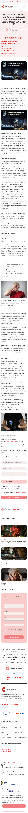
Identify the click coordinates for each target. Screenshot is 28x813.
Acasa (3, 725)
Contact (3, 730)
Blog (2, 732)
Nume (6, 611)
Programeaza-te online (16, 668)
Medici (16, 725)
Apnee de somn (13, 41)
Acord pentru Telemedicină (9, 747)
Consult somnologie (7, 43)
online (12, 444)
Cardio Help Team (17, 29)
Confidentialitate (5, 734)
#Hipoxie (4, 41)
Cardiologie (10, 37)
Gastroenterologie (10, 38)
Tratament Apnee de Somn (8, 53)
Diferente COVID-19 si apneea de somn (12, 45)
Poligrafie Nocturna (7, 48)
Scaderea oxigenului (7, 52)
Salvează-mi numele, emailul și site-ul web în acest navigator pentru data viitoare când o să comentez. (15, 630)
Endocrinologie (18, 37)
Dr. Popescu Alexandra (7, 46)
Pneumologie (19, 38)
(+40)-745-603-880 (11, 441)
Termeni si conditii (6, 737)
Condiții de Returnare (7, 754)
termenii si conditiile (21, 492)
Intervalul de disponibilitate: (5, 487)
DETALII (14, 810)
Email (6, 617)
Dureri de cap (4, 584)
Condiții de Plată (6, 749)
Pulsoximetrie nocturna (8, 50)
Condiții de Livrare (6, 751)
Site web (6, 622)
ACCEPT (14, 806)
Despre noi (4, 727)
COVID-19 (16, 43)
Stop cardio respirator (6, 564)
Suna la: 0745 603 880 (16, 677)
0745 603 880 (14, 1)
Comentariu (7, 601)
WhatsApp (5, 443)
